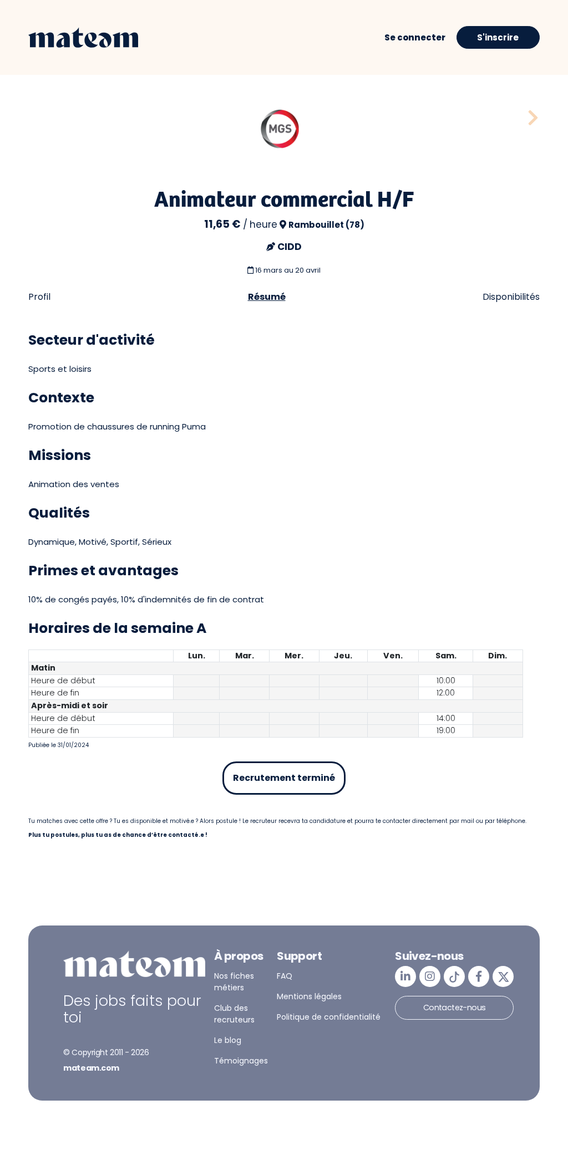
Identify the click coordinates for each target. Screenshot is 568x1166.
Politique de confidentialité (329, 1016)
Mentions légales (309, 996)
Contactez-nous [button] (454, 1007)
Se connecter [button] (414, 37)
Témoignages (241, 1060)
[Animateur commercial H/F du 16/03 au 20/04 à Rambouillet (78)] (533, 118)
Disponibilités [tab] (511, 296)
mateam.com (91, 1067)
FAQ (284, 975)
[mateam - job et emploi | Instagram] (429, 976)
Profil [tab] (39, 296)
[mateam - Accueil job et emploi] (83, 37)
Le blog (227, 1040)
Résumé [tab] (267, 296)
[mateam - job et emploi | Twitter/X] (503, 976)
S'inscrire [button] (498, 37)
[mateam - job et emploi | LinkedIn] (405, 976)
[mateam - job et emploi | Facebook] (478, 976)
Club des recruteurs (234, 1014)
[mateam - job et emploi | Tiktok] (454, 976)
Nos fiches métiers (234, 981)
